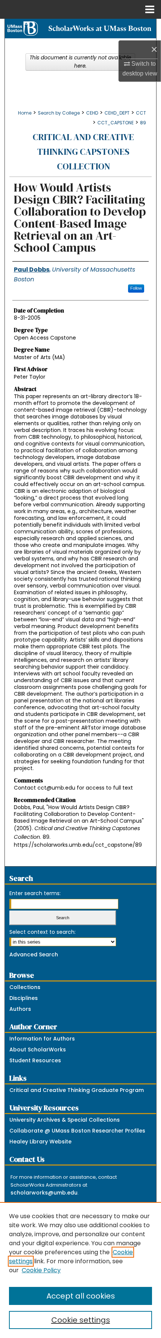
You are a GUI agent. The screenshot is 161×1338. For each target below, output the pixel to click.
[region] (80, 1270)
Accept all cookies (80, 1296)
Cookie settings (80, 1320)
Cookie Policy (41, 1270)
